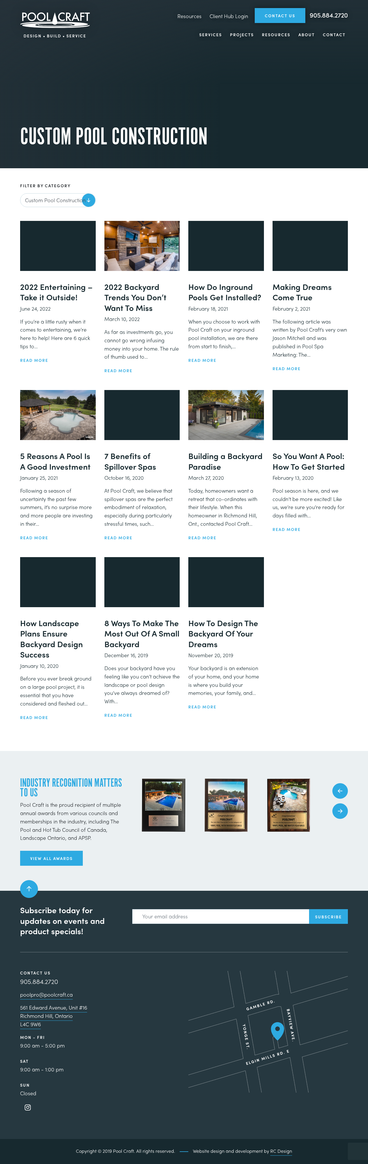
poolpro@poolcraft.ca (46, 994)
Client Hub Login (229, 16)
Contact (334, 34)
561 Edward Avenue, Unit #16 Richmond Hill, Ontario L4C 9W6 (53, 1016)
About (306, 34)
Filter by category (45, 186)
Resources (189, 16)
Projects (242, 34)
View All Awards (51, 858)
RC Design (281, 1151)
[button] (340, 791)
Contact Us (280, 15)
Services (210, 34)
